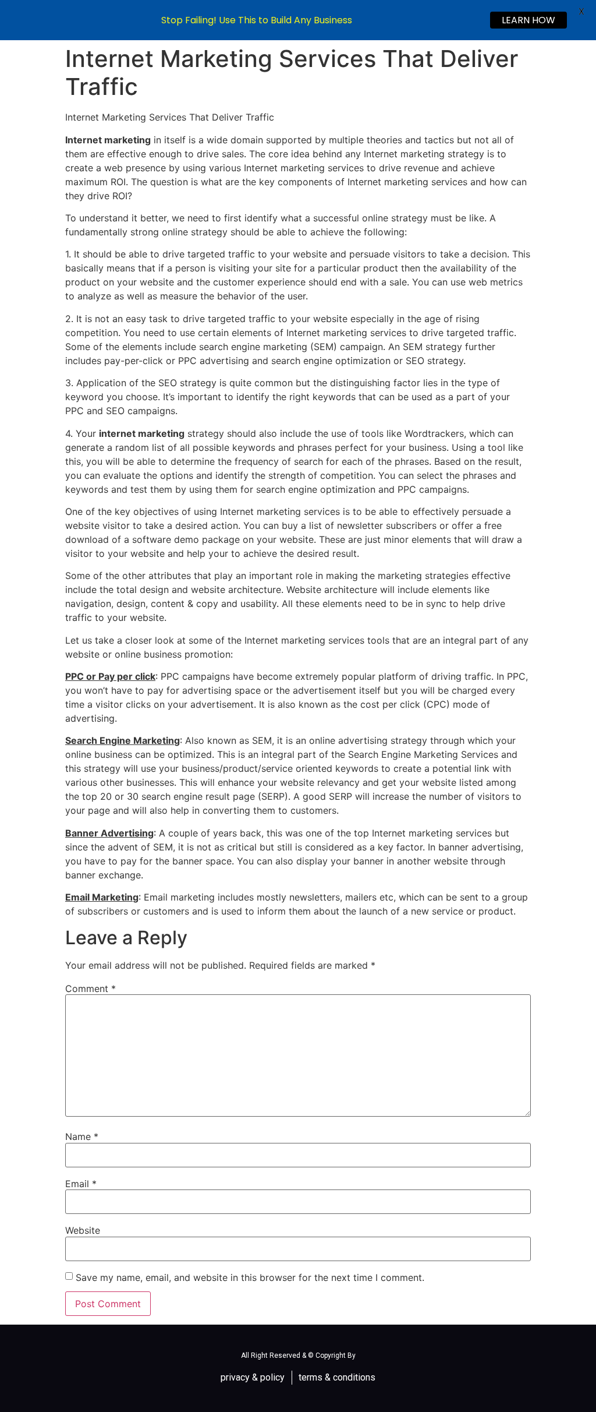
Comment (90, 988)
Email (81, 1183)
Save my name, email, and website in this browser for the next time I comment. (250, 1277)
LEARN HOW (528, 20)
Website (82, 1230)
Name (81, 1136)
